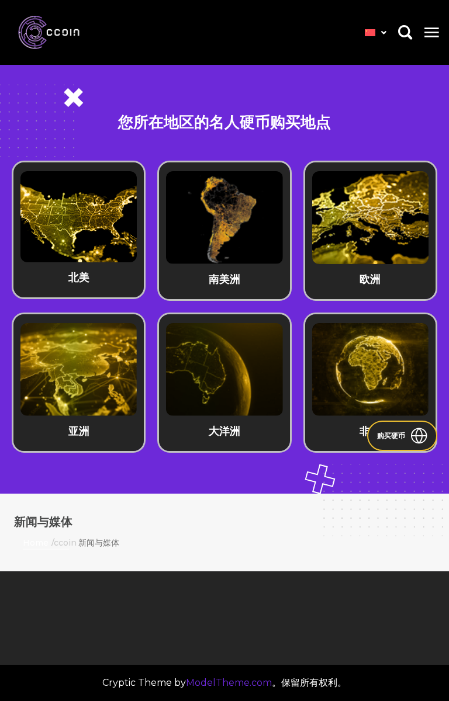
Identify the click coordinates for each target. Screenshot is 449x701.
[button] (431, 32)
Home (36, 542)
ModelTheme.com (229, 682)
